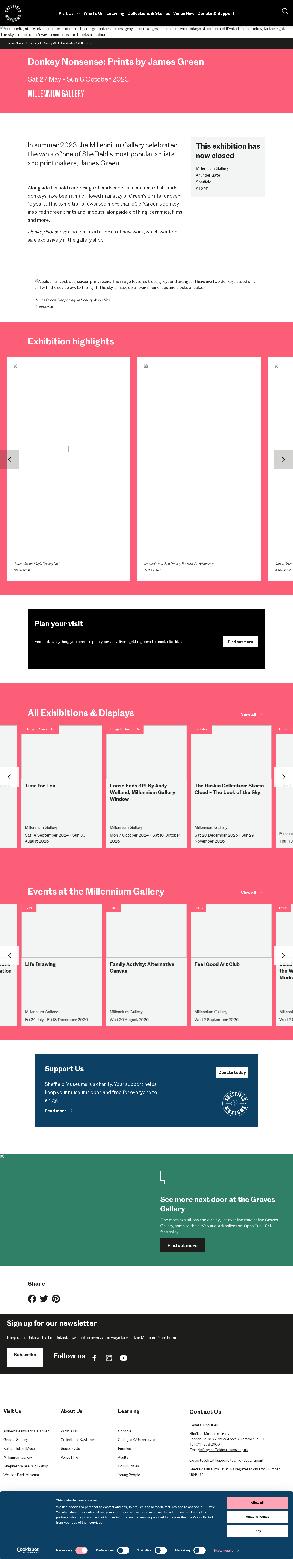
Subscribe (25, 1354)
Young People (129, 1475)
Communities (128, 1466)
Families (124, 1448)
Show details (223, 1550)
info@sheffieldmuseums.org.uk (223, 1450)
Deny (257, 1531)
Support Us (70, 1448)
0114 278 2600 (208, 1444)
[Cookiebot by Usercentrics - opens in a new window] (28, 1550)
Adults (123, 1457)
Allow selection (257, 1517)
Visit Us (66, 13)
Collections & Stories (148, 13)
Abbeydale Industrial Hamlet (26, 1431)
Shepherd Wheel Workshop (25, 1466)
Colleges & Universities (136, 1440)
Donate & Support (216, 13)
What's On (93, 13)
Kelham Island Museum (21, 1448)
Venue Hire (184, 13)
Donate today (232, 1072)
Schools (124, 1431)
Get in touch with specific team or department (226, 1460)
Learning (115, 13)
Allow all (257, 1503)
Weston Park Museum (21, 1475)
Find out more (240, 642)
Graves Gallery (15, 1440)
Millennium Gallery (18, 1457)
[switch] (123, 1550)
